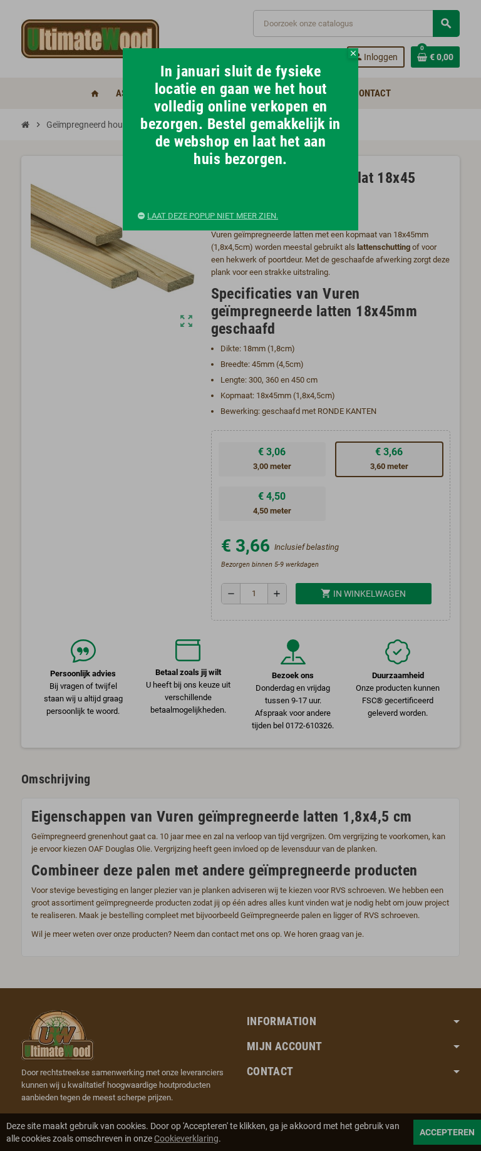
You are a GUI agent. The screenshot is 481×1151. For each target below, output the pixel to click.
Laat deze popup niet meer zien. (212, 215)
